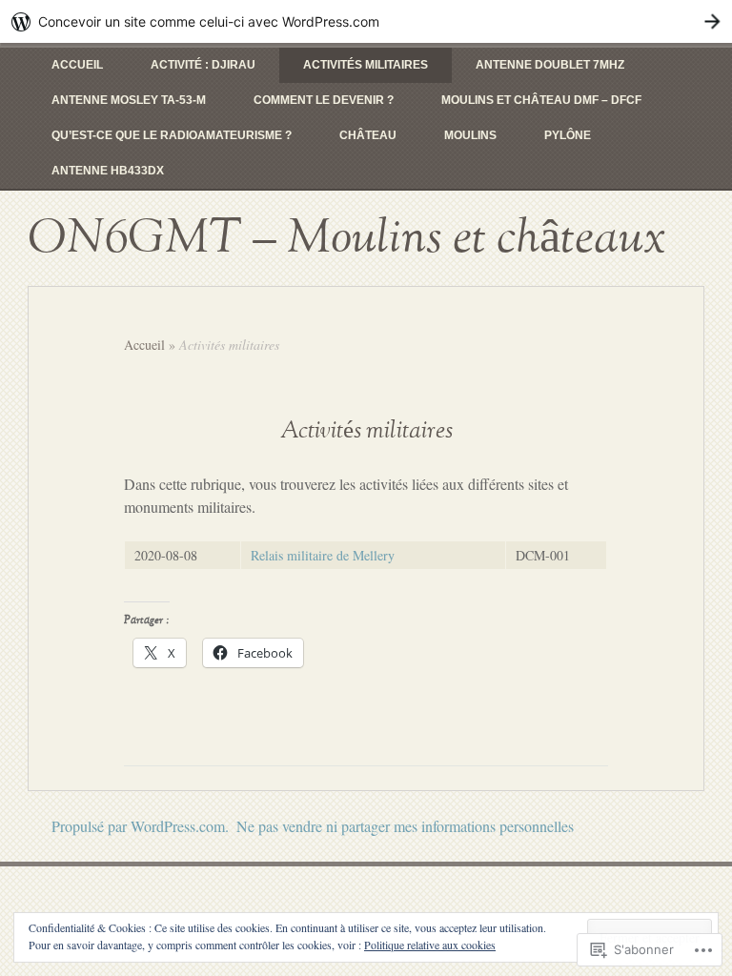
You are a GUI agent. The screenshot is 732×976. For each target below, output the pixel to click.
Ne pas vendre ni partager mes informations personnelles (405, 826)
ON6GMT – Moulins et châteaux (347, 238)
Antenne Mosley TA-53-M (128, 100)
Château (367, 135)
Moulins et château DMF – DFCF (541, 100)
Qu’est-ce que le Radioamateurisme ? (171, 135)
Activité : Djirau (203, 64)
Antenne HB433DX (107, 170)
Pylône (567, 135)
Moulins (470, 135)
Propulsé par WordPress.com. (140, 826)
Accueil (77, 64)
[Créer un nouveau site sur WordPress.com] (366, 21)
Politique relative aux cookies (430, 944)
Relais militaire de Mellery (323, 555)
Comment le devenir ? (324, 100)
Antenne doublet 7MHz (550, 64)
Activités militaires (365, 64)
